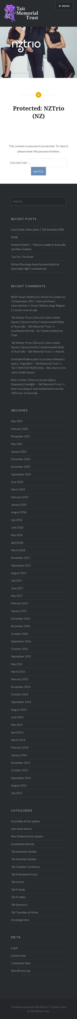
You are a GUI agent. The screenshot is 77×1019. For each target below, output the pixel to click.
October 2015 (19, 648)
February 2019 (19, 497)
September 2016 (21, 641)
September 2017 (21, 565)
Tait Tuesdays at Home (24, 912)
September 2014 (21, 702)
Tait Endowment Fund (24, 874)
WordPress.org (20, 970)
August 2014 (18, 709)
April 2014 (17, 732)
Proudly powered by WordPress (29, 1006)
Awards (59, 351)
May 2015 (16, 664)
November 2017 (20, 557)
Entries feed (18, 955)
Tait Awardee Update (23, 859)
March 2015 (18, 671)
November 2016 (20, 626)
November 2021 (20, 436)
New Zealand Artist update (27, 836)
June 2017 (17, 588)
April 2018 (17, 542)
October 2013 (19, 770)
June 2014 (17, 717)
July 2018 (16, 520)
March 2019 (18, 489)
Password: (19, 163)
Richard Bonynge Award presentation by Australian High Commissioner (35, 266)
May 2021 (16, 444)
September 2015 (21, 656)
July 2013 (16, 793)
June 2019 (17, 482)
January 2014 (19, 755)
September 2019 (21, 474)
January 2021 (19, 451)
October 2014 (19, 694)
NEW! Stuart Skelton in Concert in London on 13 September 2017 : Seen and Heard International (38, 301)
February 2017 (19, 603)
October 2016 (19, 633)
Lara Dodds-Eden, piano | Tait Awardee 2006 (37, 229)
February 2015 (19, 679)
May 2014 (16, 724)
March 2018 (18, 550)
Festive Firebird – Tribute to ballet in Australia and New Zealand (38, 247)
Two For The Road (22, 256)
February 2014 (19, 747)
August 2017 (18, 573)
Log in (14, 948)
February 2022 (19, 428)
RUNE (14, 237)
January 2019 (19, 504)
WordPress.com (40, 1011)
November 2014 (20, 686)
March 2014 (18, 740)
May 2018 (16, 535)
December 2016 (20, 618)
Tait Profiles (18, 897)
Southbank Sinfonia (22, 844)
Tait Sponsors (19, 904)
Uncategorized (20, 920)
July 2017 (16, 580)
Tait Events (17, 881)
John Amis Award (21, 828)
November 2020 (20, 466)
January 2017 (19, 611)
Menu (66, 6)
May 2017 (16, 595)
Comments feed (20, 963)
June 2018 (17, 527)
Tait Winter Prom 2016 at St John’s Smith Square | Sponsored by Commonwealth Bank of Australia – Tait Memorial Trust (37, 322)
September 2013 (21, 778)
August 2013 (18, 785)
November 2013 (20, 762)
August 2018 (18, 512)
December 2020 (20, 459)
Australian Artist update (25, 821)
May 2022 (16, 421)
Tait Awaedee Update (24, 851)
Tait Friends (18, 889)
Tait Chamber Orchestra (25, 866)
